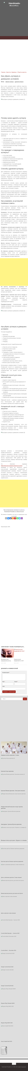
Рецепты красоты (22, 72)
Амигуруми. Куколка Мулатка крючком (11, 824)
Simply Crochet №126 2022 (7, 985)
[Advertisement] (14, 24)
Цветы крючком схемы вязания (8, 913)
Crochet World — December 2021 (8, 950)
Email (16, 681)
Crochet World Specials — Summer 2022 (10, 933)
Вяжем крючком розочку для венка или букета (12, 893)
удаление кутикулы (19, 81)
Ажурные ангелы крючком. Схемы (10, 755)
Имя (3, 681)
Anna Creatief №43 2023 (6, 1041)
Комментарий (6, 672)
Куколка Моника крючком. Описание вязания (13, 790)
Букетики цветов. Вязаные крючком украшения (12, 861)
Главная (3, 72)
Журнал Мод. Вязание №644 (7, 1003)
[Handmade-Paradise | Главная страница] (14, 4)
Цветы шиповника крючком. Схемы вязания (11, 877)
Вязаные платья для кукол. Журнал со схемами (14, 840)
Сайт (3, 686)
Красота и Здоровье (11, 72)
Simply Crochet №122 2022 (7, 966)
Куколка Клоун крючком (7, 771)
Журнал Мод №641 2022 (7, 1022)
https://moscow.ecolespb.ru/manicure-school (11, 465)
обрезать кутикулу (10, 81)
